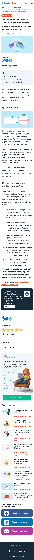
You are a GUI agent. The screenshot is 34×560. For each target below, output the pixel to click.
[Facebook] (3, 60)
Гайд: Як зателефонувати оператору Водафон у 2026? (22, 432)
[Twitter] (10, 60)
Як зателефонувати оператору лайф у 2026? (22, 422)
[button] (26, 2)
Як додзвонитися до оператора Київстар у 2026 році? (23, 411)
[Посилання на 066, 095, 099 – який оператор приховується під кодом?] (7, 462)
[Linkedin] (7, 60)
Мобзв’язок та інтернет (21, 454)
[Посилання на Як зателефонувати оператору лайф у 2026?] (7, 423)
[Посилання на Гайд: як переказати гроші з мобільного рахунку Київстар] (7, 447)
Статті (29, 416)
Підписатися (9, 306)
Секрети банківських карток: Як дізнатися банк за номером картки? (23, 495)
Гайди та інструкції (20, 416)
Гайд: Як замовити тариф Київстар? (22, 484)
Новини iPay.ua (7, 15)
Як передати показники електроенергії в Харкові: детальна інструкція (23, 473)
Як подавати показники (21, 479)
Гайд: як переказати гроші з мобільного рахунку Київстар (23, 446)
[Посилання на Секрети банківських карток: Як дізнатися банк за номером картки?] (7, 496)
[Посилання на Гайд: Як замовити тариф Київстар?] (7, 486)
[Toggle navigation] (32, 3)
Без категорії (24, 437)
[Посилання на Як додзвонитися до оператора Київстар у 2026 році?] (7, 411)
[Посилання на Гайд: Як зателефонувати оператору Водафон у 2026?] (7, 433)
